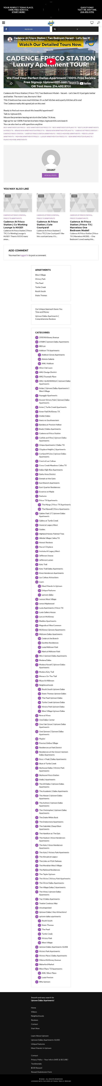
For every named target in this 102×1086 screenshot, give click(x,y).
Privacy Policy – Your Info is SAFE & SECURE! (49, 1059)
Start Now (35, 1028)
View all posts (50, 175)
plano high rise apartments (15, 140)
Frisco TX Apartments (13, 218)
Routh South (40, 291)
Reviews (34, 1020)
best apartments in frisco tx (39, 127)
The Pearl (39, 283)
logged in (24, 255)
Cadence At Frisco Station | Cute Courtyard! (47, 224)
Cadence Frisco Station (13, 134)
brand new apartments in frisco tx (29, 130)
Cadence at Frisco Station (86, 130)
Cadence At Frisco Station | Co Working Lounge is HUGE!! (15, 224)
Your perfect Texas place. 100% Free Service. (19, 9)
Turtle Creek (40, 287)
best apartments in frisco (14, 127)
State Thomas (41, 295)
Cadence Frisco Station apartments (40, 134)
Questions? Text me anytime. (87, 9)
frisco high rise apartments (68, 134)
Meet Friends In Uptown (41, 1048)
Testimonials (36, 1064)
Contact (34, 1024)
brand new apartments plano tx (60, 130)
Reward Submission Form (41, 1072)
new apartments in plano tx (80, 136)
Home (33, 1008)
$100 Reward (36, 1068)
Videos (34, 1012)
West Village (40, 275)
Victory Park (40, 279)
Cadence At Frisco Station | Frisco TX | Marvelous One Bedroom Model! (81, 226)
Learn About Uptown (40, 1036)
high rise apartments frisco (27, 136)
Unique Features (38, 1044)
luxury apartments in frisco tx (54, 136)
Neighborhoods (37, 1016)
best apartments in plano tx (64, 127)
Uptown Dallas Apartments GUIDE (45, 1040)
